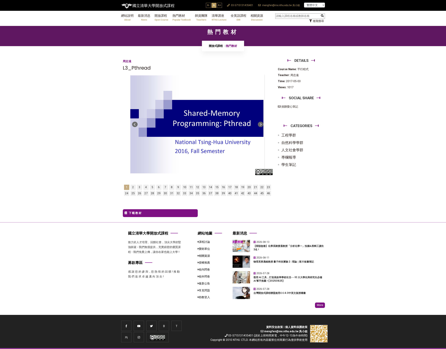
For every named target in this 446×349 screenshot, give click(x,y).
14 (210, 187)
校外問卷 (204, 276)
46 (268, 193)
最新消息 (144, 17)
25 (133, 193)
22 (262, 187)
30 (165, 193)
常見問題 (204, 290)
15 (216, 187)
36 (204, 193)
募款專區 (135, 262)
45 (262, 193)
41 (236, 193)
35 (197, 193)
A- (208, 5)
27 (146, 193)
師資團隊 (201, 17)
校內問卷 (204, 269)
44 (255, 193)
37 (210, 193)
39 (223, 193)
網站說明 (127, 17)
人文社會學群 (292, 150)
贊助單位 (204, 248)
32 (178, 193)
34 (191, 193)
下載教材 (135, 213)
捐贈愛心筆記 (289, 106)
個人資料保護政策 (296, 327)
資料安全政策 (274, 327)
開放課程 (161, 17)
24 (126, 193)
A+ (219, 5)
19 (242, 187)
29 (158, 193)
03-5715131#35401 (241, 5)
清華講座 (219, 17)
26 (139, 193)
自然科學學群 (292, 143)
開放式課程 (216, 46)
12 (197, 187)
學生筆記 (288, 165)
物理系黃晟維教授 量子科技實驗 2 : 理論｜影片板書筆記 (283, 261)
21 (255, 187)
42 (242, 193)
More (320, 305)
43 (249, 193)
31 (171, 193)
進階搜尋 (318, 21)
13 (204, 187)
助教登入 (204, 297)
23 (268, 187)
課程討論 (204, 242)
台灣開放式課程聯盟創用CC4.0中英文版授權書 (279, 293)
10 (184, 187)
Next (260, 124)
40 (229, 193)
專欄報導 (288, 157)
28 (152, 193)
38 (216, 193)
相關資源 (257, 17)
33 (184, 193)
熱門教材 (181, 17)
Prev (135, 124)
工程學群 (288, 135)
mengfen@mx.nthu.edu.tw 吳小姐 (281, 5)
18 (236, 187)
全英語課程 (238, 17)
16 (223, 187)
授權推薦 (204, 262)
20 (249, 187)
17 (229, 187)
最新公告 (204, 283)
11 (191, 187)
